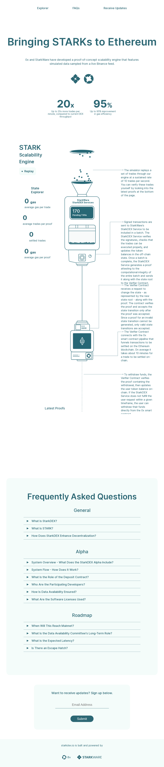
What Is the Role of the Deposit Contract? (60, 577)
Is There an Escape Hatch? (50, 648)
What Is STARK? (42, 528)
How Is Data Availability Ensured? (54, 591)
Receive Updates (115, 8)
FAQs (76, 8)
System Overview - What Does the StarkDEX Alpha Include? (72, 562)
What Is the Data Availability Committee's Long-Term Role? (72, 633)
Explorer (43, 8)
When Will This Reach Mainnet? (53, 625)
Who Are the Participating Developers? (58, 584)
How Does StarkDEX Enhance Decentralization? (64, 535)
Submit (82, 719)
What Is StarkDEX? (44, 521)
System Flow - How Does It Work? (55, 569)
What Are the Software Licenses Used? (59, 599)
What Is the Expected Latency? (53, 640)
